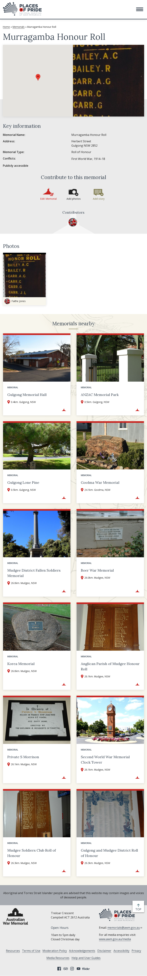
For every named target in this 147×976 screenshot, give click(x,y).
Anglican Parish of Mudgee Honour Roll (110, 666)
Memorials (19, 27)
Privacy (136, 951)
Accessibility (121, 951)
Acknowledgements (82, 951)
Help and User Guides (86, 958)
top (139, 909)
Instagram (72, 969)
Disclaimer (104, 951)
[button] (139, 9)
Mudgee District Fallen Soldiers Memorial (34, 573)
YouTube (78, 969)
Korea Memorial (21, 663)
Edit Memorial (48, 198)
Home (6, 27)
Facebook (59, 969)
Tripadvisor (65, 969)
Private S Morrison (23, 757)
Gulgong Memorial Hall (27, 394)
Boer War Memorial (97, 570)
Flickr (86, 969)
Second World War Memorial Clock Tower (105, 759)
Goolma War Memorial (100, 482)
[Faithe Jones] (72, 222)
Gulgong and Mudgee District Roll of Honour (109, 853)
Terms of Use (31, 951)
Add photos (74, 198)
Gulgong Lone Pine (23, 482)
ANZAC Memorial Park (100, 394)
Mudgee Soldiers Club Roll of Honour (31, 853)
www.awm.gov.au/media (115, 939)
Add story (99, 198)
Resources (13, 951)
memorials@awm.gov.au (123, 928)
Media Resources (57, 958)
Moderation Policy (54, 951)
